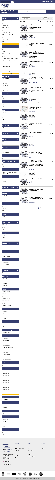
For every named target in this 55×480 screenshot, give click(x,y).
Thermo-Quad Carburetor (7, 359)
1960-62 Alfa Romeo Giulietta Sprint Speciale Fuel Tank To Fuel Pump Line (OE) (36, 63)
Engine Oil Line (5, 39)
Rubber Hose (5, 64)
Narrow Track (5, 283)
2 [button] (40, 21)
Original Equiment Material (7, 53)
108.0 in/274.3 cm (6, 373)
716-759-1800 (7, 451)
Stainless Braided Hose (6, 66)
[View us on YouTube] (6, 464)
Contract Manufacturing (6, 1)
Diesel (4, 216)
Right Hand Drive (6, 152)
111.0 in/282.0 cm (6, 375)
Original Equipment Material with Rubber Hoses (10, 58)
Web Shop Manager (37, 478)
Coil (4, 405)
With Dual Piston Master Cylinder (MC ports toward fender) (10, 173)
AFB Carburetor (5, 338)
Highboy (4, 179)
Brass (4, 51)
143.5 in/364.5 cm (6, 389)
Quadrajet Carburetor (6, 354)
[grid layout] (49, 18)
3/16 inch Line (5, 85)
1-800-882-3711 (9, 449)
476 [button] (50, 21)
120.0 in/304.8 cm (6, 380)
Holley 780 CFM (5, 352)
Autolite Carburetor (6, 340)
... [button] (47, 21)
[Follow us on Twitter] (8, 464)
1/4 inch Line (5, 83)
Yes (3, 98)
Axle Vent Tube (5, 25)
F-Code (4, 117)
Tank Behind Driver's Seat (7, 305)
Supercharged (5, 399)
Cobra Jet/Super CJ (6, 419)
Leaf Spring (5, 407)
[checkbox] (2, 96)
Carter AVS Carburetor (6, 345)
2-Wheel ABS (5, 195)
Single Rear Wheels (6, 227)
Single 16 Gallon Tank (6, 298)
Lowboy (4, 181)
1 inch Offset (5, 278)
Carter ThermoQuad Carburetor (8, 347)
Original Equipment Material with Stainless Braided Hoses (9, 61)
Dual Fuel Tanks (5, 296)
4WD (4, 235)
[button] (31, 6)
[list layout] (52, 18)
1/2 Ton (4, 208)
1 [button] (38, 21)
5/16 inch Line (5, 90)
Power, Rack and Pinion (6, 256)
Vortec (4, 426)
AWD (4, 237)
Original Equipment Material (7, 56)
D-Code (4, 112)
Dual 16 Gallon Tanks (6, 291)
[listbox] (26, 18)
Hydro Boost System (6, 332)
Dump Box (4, 311)
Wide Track (5, 285)
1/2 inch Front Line (6, 78)
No (3, 96)
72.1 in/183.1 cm (6, 262)
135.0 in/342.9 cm (6, 387)
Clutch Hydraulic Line (6, 32)
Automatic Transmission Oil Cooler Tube (9, 20)
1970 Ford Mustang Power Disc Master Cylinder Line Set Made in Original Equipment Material (36, 107)
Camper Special (5, 365)
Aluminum (4, 49)
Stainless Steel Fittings (6, 71)
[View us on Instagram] (4, 464)
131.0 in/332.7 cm (6, 382)
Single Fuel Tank (5, 303)
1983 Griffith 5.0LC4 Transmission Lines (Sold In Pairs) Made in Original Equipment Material (36, 189)
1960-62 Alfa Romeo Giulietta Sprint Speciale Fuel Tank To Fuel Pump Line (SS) (36, 198)
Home (3, 15)
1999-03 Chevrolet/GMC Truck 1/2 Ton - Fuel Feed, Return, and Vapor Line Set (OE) (36, 78)
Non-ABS (4, 200)
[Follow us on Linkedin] (10, 464)
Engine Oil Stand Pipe (6, 41)
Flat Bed (4, 313)
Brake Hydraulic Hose (6, 27)
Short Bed (4, 318)
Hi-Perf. (4, 421)
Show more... (10, 73)
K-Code (4, 119)
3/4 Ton (4, 210)
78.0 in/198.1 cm (6, 264)
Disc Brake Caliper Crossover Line (8, 34)
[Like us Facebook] (2, 464)
